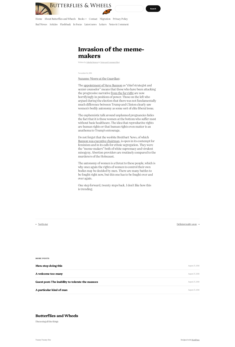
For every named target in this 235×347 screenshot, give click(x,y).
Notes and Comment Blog (110, 62)
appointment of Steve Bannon (103, 85)
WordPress (196, 340)
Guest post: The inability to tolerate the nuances (66, 281)
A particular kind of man (51, 289)
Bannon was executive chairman (99, 141)
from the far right (122, 93)
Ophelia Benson (92, 62)
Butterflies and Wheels (56, 315)
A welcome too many (49, 273)
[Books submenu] (86, 18)
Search (153, 8)
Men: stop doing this (48, 265)
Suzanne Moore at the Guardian (98, 78)
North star (43, 224)
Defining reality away (187, 224)
